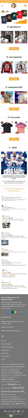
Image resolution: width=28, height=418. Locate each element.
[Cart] (25, 5)
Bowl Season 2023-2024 (8, 366)
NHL (3, 394)
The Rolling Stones (20, 401)
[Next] (26, 169)
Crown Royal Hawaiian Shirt (14, 369)
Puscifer (18, 396)
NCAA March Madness (10, 391)
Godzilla (23, 375)
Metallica (12, 384)
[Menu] (2, 6)
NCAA (21, 387)
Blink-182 (11, 364)
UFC (10, 403)
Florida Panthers (17, 375)
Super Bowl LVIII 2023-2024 (8, 401)
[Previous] (1, 169)
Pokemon (13, 394)
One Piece (7, 394)
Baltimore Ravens (5, 364)
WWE (18, 404)
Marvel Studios (4, 384)
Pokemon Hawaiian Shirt (6, 396)
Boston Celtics (19, 364)
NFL (23, 391)
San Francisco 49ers (5, 399)
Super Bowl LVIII (22, 399)
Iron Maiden (10, 377)
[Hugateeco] (14, 5)
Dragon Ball (4, 375)
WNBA (13, 404)
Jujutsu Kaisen (17, 377)
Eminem (8, 375)
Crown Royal (4, 369)
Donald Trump (18, 373)
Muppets (19, 384)
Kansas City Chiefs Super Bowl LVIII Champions (10, 381)
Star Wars (14, 399)
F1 (11, 375)
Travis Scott (5, 404)
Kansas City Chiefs (7, 379)
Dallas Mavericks (5, 371)
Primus (14, 396)
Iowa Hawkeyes (4, 377)
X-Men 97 (23, 404)
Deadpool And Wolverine (7, 373)
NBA (15, 387)
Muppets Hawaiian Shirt (6, 388)
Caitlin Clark (20, 367)
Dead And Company (15, 371)
